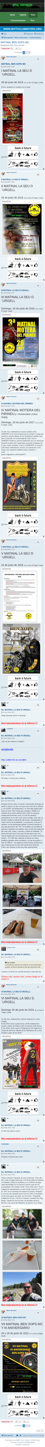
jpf (7, 702)
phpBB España (30, 1442)
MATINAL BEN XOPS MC (15, 42)
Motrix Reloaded (19, 45)
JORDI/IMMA (5, 1144)
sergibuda (10, 728)
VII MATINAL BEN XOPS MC (13, 1317)
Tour (32, 20)
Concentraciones (18, 20)
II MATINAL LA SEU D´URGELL (15, 179)
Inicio (12, 15)
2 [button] (26, 52)
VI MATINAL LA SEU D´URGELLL (15, 992)
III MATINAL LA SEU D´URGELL (15, 290)
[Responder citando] (38, 58)
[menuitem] (3, 33)
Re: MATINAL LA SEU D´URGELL (16, 710)
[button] (29, 52)
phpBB (17, 1440)
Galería (23, 15)
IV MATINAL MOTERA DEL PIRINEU (17, 403)
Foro (33, 15)
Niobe (12, 45)
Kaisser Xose (11, 947)
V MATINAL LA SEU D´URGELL (15, 547)
